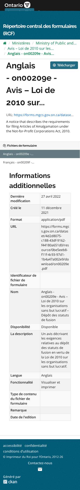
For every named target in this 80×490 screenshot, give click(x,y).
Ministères (21, 43)
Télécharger (65, 65)
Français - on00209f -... (18, 162)
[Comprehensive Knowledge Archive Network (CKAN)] (10, 482)
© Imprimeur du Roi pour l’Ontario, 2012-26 (33, 457)
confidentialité (36, 445)
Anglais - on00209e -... (18, 154)
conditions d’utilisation (20, 451)
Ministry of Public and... (56, 43)
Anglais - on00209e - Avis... (31, 53)
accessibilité (12, 445)
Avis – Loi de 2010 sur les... (31, 48)
